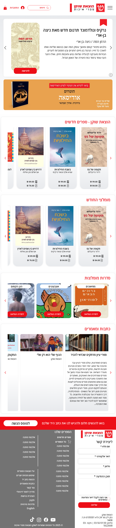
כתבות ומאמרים (27, 508)
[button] (5, 8)
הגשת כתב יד (28, 503)
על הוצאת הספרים (26, 495)
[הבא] (111, 48)
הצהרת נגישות (28, 520)
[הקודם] (5, 48)
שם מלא (106, 446)
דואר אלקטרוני (103, 456)
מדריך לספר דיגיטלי (26, 516)
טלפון (107, 466)
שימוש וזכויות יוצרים (25, 499)
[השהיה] (110, 75)
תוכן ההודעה (103, 476)
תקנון (32, 524)
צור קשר (31, 512)
